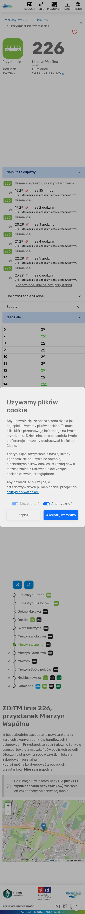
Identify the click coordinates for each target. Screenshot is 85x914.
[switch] (46, 503)
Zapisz (23, 515)
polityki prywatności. (23, 492)
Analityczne (60, 504)
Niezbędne (28, 504)
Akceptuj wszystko (61, 515)
